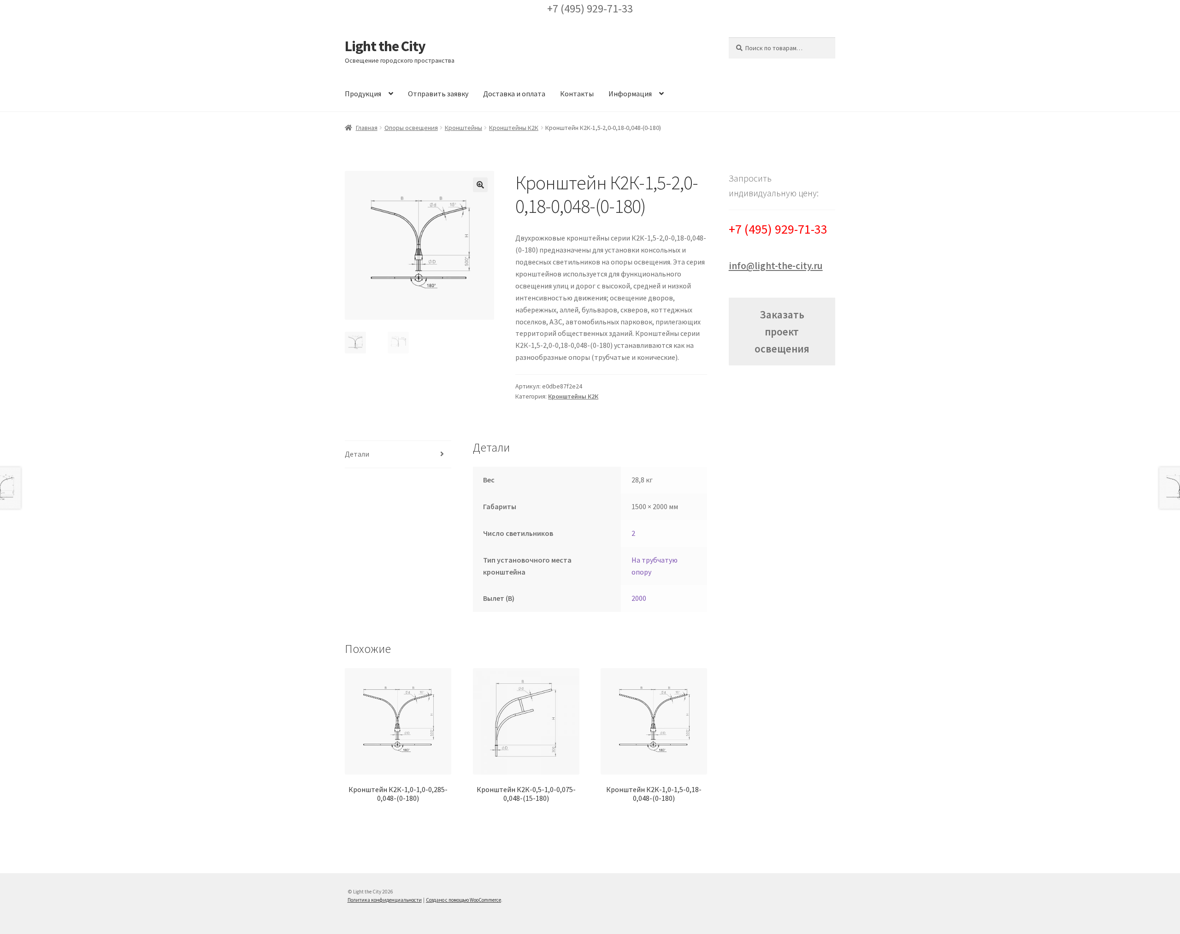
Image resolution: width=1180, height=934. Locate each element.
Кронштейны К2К (513, 127)
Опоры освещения (411, 127)
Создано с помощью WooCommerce (463, 900)
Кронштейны (463, 127)
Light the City (385, 46)
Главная (367, 127)
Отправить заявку (438, 93)
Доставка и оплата (514, 93)
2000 (638, 598)
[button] (480, 184)
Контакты (577, 93)
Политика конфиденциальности (385, 900)
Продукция (363, 93)
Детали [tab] (357, 453)
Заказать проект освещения (782, 331)
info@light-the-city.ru (776, 265)
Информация (630, 93)
